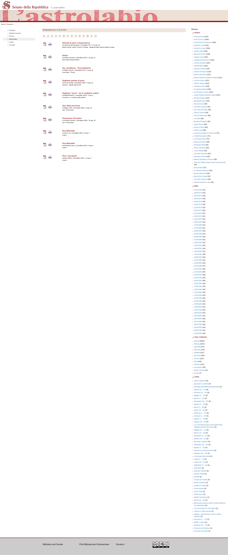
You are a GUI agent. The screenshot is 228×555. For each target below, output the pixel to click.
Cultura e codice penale (202, 511)
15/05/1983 (198, 301)
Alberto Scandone (200, 497)
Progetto (12, 30)
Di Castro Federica (200, 179)
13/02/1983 (198, 283)
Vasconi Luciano (200, 48)
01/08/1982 (198, 263)
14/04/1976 (198, 204)
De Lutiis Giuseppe (201, 110)
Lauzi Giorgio (199, 151)
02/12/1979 (198, 219)
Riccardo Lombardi (201, 442)
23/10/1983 (198, 319)
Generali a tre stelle (201, 531)
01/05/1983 (198, 298)
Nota (195, 361)
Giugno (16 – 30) (200, 422)
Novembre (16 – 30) (201, 401)
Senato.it (120, 544)
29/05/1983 (198, 304)
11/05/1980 (198, 228)
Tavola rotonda (199, 370)
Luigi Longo (198, 491)
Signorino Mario (199, 69)
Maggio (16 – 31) (200, 430)
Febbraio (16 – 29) (200, 525)
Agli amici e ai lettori (201, 384)
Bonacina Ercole (200, 54)
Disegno (197, 364)
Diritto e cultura (199, 522)
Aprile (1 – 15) (199, 407)
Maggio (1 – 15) (199, 395)
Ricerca (11, 36)
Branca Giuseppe (200, 74)
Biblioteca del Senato (53, 544)
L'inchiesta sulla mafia (202, 456)
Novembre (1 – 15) (200, 436)
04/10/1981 (198, 251)
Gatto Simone (199, 124)
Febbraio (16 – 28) (200, 453)
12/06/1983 (198, 307)
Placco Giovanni (200, 148)
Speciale (197, 347)
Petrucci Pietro (199, 127)
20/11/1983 (198, 322)
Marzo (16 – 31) (199, 433)
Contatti (12, 45)
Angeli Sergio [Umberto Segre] (205, 95)
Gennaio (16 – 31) (200, 392)
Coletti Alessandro (200, 136)
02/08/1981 (198, 248)
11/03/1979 (198, 207)
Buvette (196, 477)
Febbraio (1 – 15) (200, 413)
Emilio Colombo (199, 482)
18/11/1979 (198, 216)
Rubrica (197, 344)
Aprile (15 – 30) (199, 500)
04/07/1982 (198, 260)
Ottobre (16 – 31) (200, 439)
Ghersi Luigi (198, 130)
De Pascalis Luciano (201, 92)
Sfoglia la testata (15, 33)
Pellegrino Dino (199, 86)
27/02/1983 (198, 286)
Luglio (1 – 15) (199, 459)
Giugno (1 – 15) (199, 419)
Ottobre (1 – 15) (199, 404)
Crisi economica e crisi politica (205, 508)
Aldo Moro (197, 468)
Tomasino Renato (200, 156)
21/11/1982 (198, 272)
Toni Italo (197, 118)
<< (44, 36)
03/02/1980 (198, 222)
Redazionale (198, 37)
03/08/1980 (198, 237)
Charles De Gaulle (200, 480)
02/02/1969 (198, 190)
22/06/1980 (198, 234)
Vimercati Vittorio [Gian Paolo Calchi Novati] (209, 162)
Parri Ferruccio (199, 39)
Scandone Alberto (200, 89)
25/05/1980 (198, 231)
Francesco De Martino (202, 528)
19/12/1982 (198, 278)
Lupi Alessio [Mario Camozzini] (205, 133)
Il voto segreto (199, 488)
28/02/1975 (198, 199)
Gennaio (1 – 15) (200, 416)
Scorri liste (13, 39)
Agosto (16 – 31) (200, 390)
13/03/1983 (198, 289)
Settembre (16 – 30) (201, 445)
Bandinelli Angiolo (200, 121)
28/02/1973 (198, 193)
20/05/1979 (198, 210)
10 (87, 36)
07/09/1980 (198, 240)
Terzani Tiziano (199, 113)
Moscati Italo (198, 168)
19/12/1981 (198, 254)
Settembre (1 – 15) (200, 465)
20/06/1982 (198, 257)
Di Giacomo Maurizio (201, 170)
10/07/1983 (198, 310)
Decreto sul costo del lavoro (204, 450)
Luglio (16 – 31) (199, 462)
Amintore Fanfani (200, 471)
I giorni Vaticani (199, 381)
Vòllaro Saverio (199, 83)
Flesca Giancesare (200, 115)
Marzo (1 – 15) (199, 398)
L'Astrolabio (9, 24)
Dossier (197, 359)
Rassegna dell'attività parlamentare (206, 387)
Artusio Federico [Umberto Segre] (206, 78)
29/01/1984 (198, 324)
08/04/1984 (198, 330)
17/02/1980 (198, 225)
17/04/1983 (198, 295)
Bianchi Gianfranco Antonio (203, 159)
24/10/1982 (198, 266)
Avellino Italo (198, 51)
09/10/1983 (198, 316)
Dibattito (197, 353)
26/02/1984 (198, 327)
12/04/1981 (198, 245)
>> (95, 36)
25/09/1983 (198, 313)
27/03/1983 (198, 292)
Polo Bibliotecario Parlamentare (94, 544)
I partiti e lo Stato (200, 486)
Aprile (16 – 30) (199, 410)
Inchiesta (197, 355)
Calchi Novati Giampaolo (203, 42)
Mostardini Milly (199, 145)
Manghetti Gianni (200, 101)
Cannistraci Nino (200, 139)
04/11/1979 (198, 213)
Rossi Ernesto (199, 104)
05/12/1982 (198, 275)
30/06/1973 (198, 196)
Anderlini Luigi (199, 45)
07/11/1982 (198, 269)
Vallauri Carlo (199, 57)
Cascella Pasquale (201, 154)
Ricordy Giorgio (199, 98)
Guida (11, 42)
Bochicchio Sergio (200, 176)
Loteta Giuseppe (200, 63)
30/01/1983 (198, 281)
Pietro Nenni (198, 494)
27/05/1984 (198, 333)
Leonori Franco (199, 80)
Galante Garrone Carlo (202, 182)
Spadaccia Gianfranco (202, 60)
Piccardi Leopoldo (200, 107)
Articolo (196, 341)
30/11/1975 (198, 201)
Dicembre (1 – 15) (200, 519)
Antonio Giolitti (199, 474)
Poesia (196, 373)
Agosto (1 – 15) (199, 447)
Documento (198, 367)
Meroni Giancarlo (200, 173)
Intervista (197, 350)
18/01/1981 (198, 242)
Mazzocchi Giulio (200, 142)
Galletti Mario (198, 66)
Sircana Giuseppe (200, 72)
